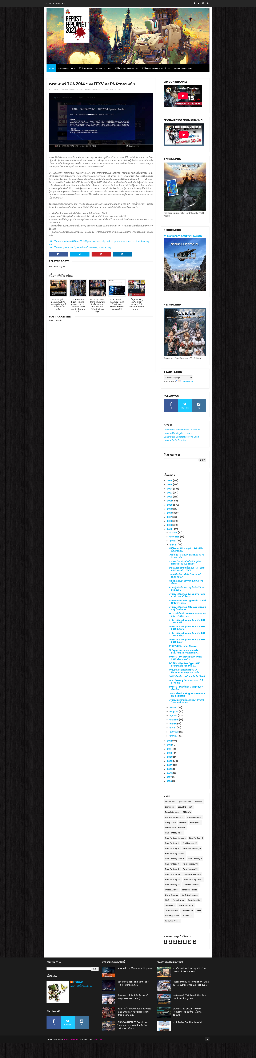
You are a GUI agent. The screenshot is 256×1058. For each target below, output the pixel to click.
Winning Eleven (172, 915)
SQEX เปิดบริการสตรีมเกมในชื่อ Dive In (187, 676)
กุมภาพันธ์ (174, 731)
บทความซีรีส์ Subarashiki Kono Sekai (181, 436)
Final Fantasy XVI (191, 884)
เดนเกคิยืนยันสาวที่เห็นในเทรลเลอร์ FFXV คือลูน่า (185, 575)
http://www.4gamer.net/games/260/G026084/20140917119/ (80, 247)
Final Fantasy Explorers (175, 838)
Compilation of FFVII (174, 817)
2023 (170, 492)
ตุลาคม (172, 540)
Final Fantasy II (196, 838)
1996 (169, 781)
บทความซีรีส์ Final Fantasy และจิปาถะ (182, 429)
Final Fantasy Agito (174, 833)
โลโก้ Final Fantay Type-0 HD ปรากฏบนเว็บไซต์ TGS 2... (184, 664)
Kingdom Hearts (189, 890)
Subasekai (170, 905)
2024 (170, 488)
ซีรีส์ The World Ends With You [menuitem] (94, 68)
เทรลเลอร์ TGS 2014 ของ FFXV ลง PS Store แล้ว (186, 556)
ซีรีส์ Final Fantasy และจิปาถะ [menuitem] (156, 68)
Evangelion (195, 822)
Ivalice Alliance (172, 890)
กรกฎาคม (174, 711)
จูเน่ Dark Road (185, 801)
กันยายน (173, 544)
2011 (169, 748)
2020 (170, 504)
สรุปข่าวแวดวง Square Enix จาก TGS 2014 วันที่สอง (187, 634)
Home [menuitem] (51, 68)
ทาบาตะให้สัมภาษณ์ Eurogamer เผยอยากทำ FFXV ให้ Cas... (187, 595)
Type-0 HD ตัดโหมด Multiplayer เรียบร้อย (186, 688)
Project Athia (178, 900)
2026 (170, 480)
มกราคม (173, 735)
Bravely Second (172, 812)
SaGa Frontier (194, 900)
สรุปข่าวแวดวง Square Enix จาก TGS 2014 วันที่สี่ (187, 621)
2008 (170, 761)
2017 (169, 517)
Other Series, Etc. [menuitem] (183, 68)
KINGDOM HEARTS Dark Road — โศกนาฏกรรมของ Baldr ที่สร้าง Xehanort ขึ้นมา (134, 1025)
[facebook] (194, 3)
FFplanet (78, 982)
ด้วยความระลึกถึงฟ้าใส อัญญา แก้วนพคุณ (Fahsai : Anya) (133, 997)
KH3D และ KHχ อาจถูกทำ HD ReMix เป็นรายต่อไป (186, 549)
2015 (169, 525)
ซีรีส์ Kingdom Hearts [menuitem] (126, 68)
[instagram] (203, 3)
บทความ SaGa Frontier (175, 440)
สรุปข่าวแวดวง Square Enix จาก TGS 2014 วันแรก (187, 641)
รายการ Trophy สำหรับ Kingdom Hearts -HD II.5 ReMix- (185, 562)
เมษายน (173, 723)
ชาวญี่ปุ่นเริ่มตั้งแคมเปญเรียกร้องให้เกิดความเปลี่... (186, 588)
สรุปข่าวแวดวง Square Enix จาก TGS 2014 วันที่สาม (187, 628)
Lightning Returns (190, 895)
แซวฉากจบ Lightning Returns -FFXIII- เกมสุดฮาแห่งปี (133, 983)
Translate (188, 381)
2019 (169, 508)
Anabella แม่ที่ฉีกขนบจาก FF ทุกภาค (134, 968)
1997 (169, 777)
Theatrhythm (171, 910)
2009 (170, 756)
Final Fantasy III (172, 843)
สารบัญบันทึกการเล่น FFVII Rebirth (183, 236)
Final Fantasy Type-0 (174, 858)
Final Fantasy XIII (172, 874)
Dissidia (183, 822)
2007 (170, 765)
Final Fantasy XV (116, 89)
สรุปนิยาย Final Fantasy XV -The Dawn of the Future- (189, 970)
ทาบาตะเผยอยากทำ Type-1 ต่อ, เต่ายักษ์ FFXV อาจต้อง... (187, 601)
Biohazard (169, 807)
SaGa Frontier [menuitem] (65, 68)
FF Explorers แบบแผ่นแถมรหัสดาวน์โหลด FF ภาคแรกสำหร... (184, 651)
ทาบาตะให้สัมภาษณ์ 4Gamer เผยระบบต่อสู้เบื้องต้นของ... (187, 608)
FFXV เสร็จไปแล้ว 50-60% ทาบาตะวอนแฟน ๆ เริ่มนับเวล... (187, 615)
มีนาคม (173, 727)
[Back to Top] (207, 1039)
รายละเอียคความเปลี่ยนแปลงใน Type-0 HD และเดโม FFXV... (187, 569)
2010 (169, 752)
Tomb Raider (187, 910)
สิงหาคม (173, 707)
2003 (170, 773)
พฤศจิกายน (174, 536)
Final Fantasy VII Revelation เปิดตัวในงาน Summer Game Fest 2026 (191, 983)
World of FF (187, 915)
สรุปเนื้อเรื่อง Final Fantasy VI (187, 1022)
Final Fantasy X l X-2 (193, 879)
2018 (169, 512)
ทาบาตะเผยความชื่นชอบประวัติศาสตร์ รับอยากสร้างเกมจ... (186, 701)
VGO (199, 910)
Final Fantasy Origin (192, 848)
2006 (170, 769)
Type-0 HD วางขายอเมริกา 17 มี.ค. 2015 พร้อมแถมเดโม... (185, 658)
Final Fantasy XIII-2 (192, 874)
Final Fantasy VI (172, 864)
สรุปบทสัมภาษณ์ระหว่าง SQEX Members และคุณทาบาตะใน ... (185, 671)
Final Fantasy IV (190, 843)
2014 (169, 529)
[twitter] (199, 3)
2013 (169, 740)
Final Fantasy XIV (172, 879)
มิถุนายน (173, 715)
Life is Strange (171, 895)
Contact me (58, 3)
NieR (167, 900)
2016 (169, 521)
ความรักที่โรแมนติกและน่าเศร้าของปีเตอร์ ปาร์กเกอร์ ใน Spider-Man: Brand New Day (134, 1011)
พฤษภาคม (174, 719)
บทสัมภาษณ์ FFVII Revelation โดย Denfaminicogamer (189, 997)
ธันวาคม (173, 532)
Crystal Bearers (194, 817)
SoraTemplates (71, 1039)
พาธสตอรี (198, 801)
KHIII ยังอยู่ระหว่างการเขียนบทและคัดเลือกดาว (186, 582)
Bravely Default (185, 807)
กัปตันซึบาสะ (170, 801)
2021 (169, 500)
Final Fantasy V (195, 858)
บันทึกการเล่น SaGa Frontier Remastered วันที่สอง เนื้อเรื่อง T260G (188, 1011)
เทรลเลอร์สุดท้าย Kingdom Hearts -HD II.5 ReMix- (187, 694)
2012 (169, 744)
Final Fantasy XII (190, 869)
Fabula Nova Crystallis (97, 89)
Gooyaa (98, 1039)
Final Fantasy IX (172, 848)
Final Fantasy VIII (190, 864)
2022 (170, 496)
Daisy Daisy (170, 822)
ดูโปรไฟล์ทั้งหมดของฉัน (81, 985)
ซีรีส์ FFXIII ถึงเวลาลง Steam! (183, 646)
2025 (170, 484)
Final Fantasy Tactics (174, 853)
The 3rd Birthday (185, 905)
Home (49, 3)
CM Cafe (187, 812)
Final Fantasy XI (172, 869)
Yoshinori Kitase (172, 921)
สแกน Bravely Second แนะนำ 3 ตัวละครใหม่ (186, 681)
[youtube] (207, 3)
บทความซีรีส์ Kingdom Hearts (178, 433)
